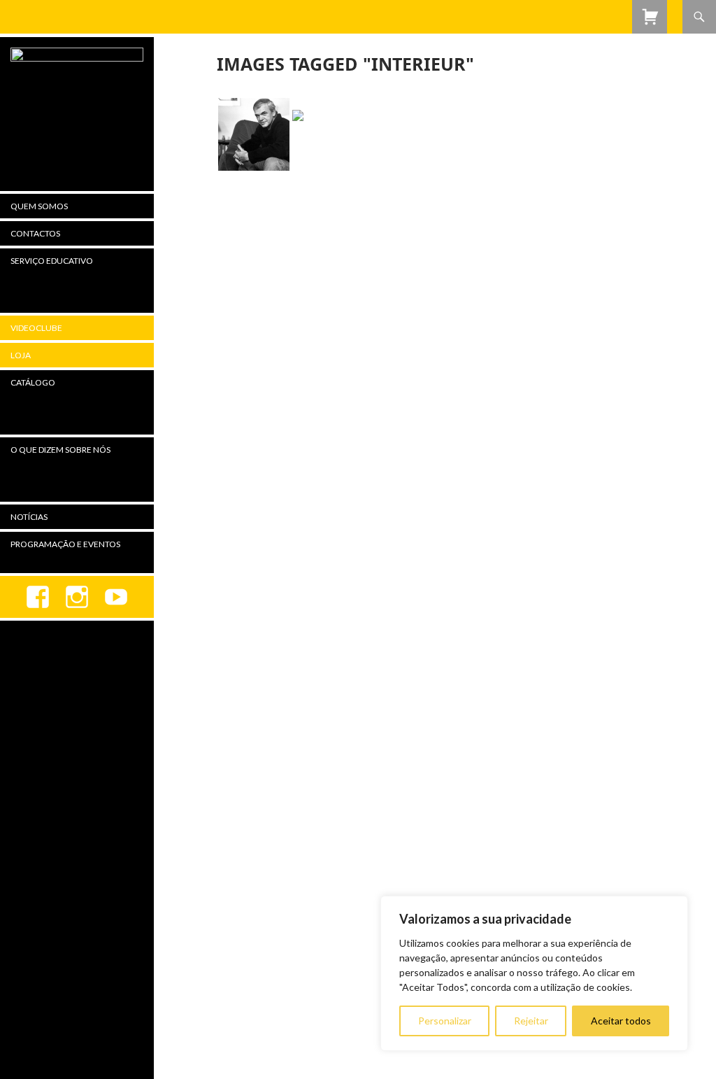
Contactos (35, 233)
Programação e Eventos (65, 544)
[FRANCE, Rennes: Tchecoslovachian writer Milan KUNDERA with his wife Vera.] (328, 134)
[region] (534, 973)
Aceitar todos (621, 1021)
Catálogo (32, 382)
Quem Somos (39, 206)
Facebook (37, 597)
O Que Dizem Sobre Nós (60, 449)
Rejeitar (531, 1021)
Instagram (76, 597)
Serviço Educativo (51, 260)
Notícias (29, 517)
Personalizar (444, 1021)
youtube (116, 597)
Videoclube (36, 328)
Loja (20, 355)
